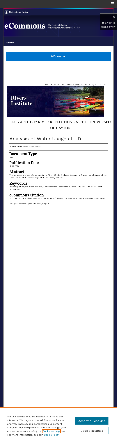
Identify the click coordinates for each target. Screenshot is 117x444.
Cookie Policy (51, 434)
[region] (58, 425)
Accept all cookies (91, 421)
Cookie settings (51, 431)
